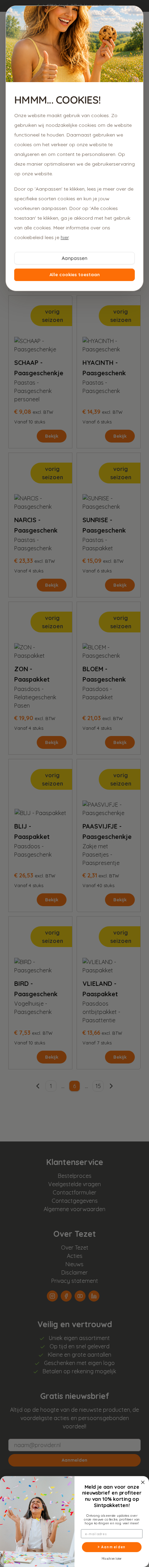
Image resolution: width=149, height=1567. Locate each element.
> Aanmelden (112, 1547)
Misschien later (112, 1558)
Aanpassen (74, 258)
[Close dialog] (143, 1482)
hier (65, 237)
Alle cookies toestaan (75, 274)
